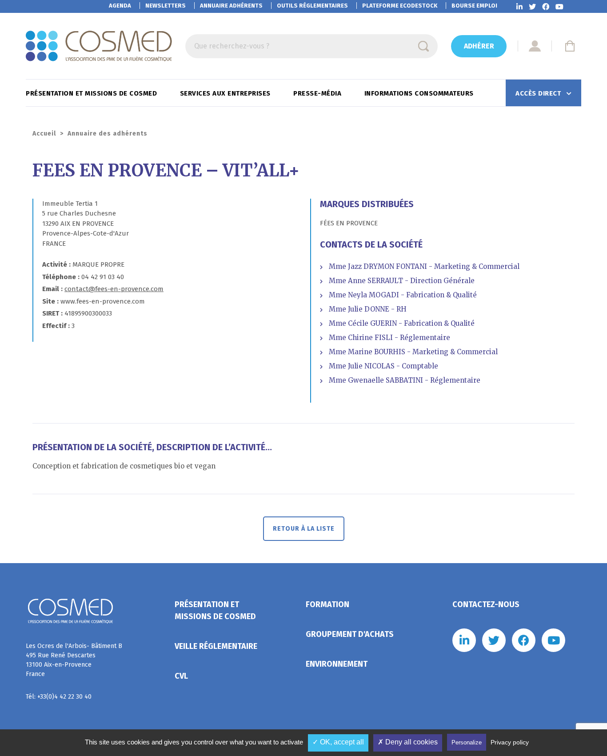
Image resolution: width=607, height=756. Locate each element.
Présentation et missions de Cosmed (92, 93)
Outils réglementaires (312, 5)
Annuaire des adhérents (108, 133)
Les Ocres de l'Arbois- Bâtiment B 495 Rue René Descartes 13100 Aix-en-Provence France (74, 660)
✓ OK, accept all (338, 742)
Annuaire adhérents (231, 5)
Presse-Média (318, 93)
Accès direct (539, 93)
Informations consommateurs (420, 93)
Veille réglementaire (216, 646)
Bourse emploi (474, 5)
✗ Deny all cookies (408, 742)
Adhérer (479, 46)
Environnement (336, 664)
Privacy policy (510, 742)
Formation (327, 604)
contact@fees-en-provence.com (114, 289)
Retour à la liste (304, 528)
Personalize (466, 742)
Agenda (120, 5)
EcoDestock (399, 5)
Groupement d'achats (350, 634)
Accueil (44, 133)
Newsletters (165, 5)
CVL (181, 676)
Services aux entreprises (226, 93)
